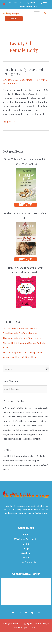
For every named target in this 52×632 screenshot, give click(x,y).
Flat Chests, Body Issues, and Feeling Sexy (23, 71)
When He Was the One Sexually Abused (20, 333)
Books (26, 543)
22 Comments (10, 83)
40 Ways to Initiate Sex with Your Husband (22, 338)
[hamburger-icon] (37, 13)
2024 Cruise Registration (26, 539)
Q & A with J (41, 79)
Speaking (26, 552)
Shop (26, 548)
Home (26, 534)
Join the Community (26, 562)
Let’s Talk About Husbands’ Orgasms (20, 328)
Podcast (26, 557)
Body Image (27, 79)
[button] (45, 13)
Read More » (9, 121)
